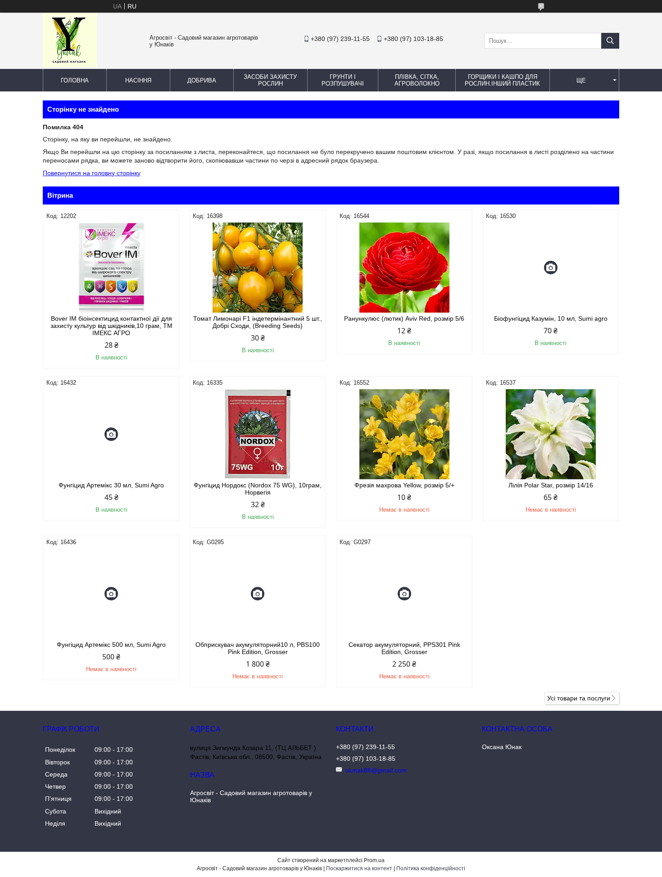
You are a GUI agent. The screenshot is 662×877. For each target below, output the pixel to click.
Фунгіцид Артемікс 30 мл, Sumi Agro (111, 485)
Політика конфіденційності (430, 868)
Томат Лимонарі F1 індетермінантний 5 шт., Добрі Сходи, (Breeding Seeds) (257, 322)
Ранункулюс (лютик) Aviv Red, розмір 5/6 (404, 318)
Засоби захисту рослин (270, 80)
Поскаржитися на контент (359, 868)
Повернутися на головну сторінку (92, 173)
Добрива (201, 80)
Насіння (138, 80)
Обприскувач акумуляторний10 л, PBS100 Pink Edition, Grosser (257, 648)
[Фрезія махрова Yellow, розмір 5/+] (404, 434)
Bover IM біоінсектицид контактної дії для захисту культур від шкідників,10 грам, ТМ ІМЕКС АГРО (111, 325)
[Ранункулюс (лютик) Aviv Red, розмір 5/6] (404, 268)
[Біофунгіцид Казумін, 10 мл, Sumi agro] (551, 268)
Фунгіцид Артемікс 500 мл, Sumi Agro (111, 644)
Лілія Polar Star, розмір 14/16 (550, 485)
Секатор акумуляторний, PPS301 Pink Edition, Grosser (404, 648)
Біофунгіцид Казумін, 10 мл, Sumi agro (551, 318)
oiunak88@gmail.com (376, 770)
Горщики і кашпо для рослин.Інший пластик (502, 80)
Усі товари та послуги (578, 698)
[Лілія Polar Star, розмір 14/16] (551, 434)
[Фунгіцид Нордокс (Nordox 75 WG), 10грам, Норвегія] (257, 434)
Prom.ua (374, 860)
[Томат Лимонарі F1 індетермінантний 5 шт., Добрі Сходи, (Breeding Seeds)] (257, 268)
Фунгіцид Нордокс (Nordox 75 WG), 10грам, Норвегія (258, 489)
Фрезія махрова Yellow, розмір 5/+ (404, 485)
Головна (75, 80)
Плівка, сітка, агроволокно (417, 80)
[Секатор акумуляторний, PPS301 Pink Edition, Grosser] (404, 594)
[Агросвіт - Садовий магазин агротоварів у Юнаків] (70, 64)
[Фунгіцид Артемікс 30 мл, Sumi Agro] (111, 434)
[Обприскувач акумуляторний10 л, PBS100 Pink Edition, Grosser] (257, 594)
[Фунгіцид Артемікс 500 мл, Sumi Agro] (111, 594)
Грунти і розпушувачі (343, 80)
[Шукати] (610, 41)
